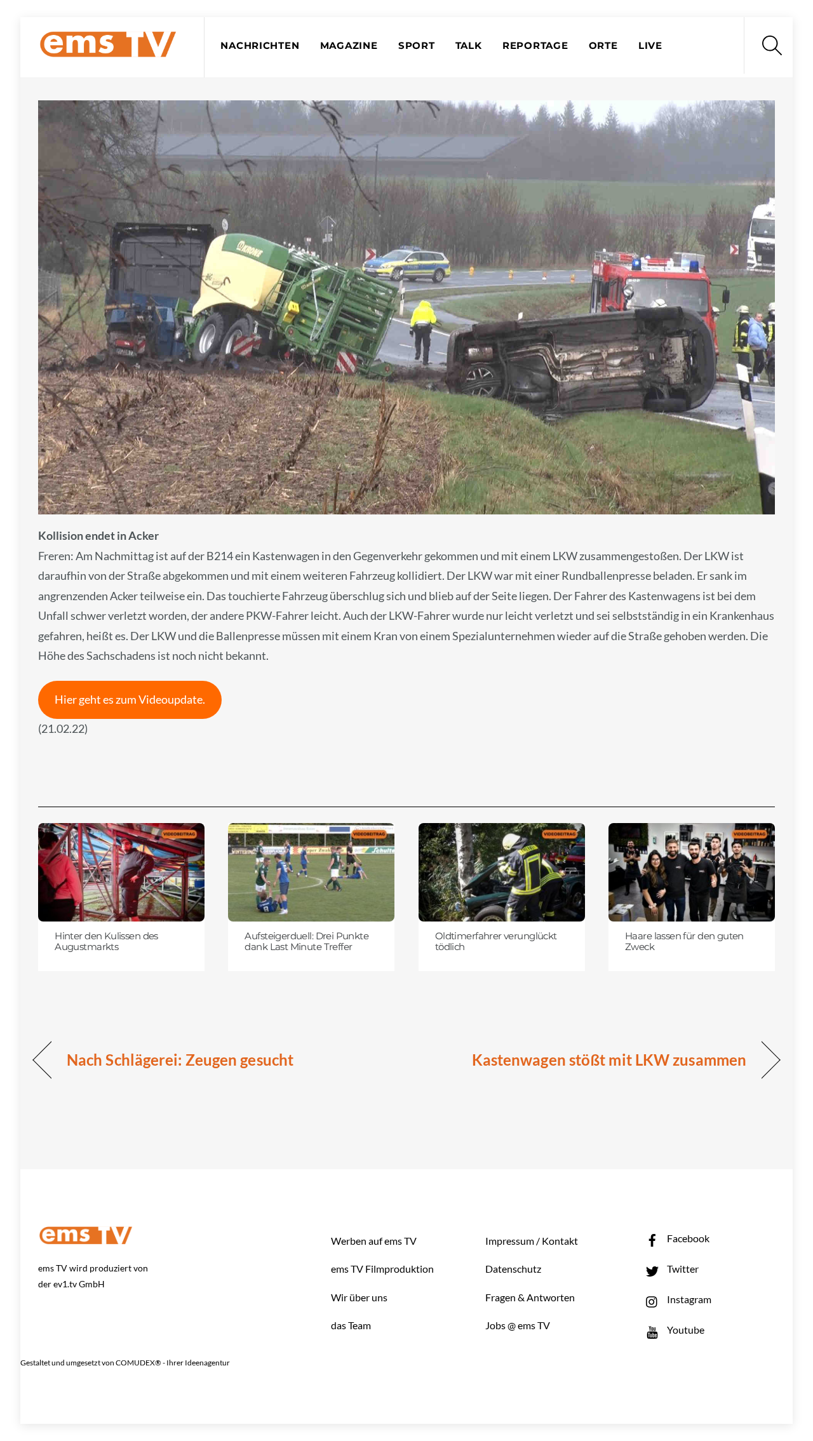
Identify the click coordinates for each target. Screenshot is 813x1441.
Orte (603, 45)
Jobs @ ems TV (517, 1325)
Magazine (349, 45)
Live (650, 45)
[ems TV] (108, 50)
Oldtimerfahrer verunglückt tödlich (496, 941)
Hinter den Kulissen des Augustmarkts (106, 941)
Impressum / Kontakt (531, 1241)
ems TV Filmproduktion (382, 1269)
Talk (468, 45)
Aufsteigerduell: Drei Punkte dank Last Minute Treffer (306, 941)
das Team (351, 1325)
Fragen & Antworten (530, 1297)
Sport (416, 45)
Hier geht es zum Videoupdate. (130, 699)
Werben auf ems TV (374, 1241)
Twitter (682, 1269)
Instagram (688, 1299)
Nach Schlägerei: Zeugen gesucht (180, 1059)
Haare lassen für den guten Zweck (684, 941)
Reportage (535, 45)
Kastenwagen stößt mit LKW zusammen (609, 1059)
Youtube (684, 1330)
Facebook (687, 1238)
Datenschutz (513, 1269)
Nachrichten (259, 45)
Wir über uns (359, 1297)
